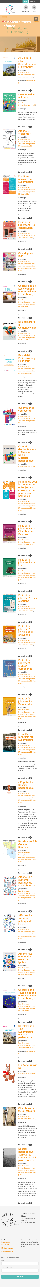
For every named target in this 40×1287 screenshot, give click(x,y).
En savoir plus (23, 90)
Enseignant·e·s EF (29, 105)
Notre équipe (5, 1242)
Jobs (25, 1)
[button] (33, 1)
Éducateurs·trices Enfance (26, 466)
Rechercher (25, 11)
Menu (34, 11)
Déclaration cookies (7, 1252)
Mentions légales (7, 1248)
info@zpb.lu (5, 1244)
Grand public (29, 77)
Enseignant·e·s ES (26, 146)
